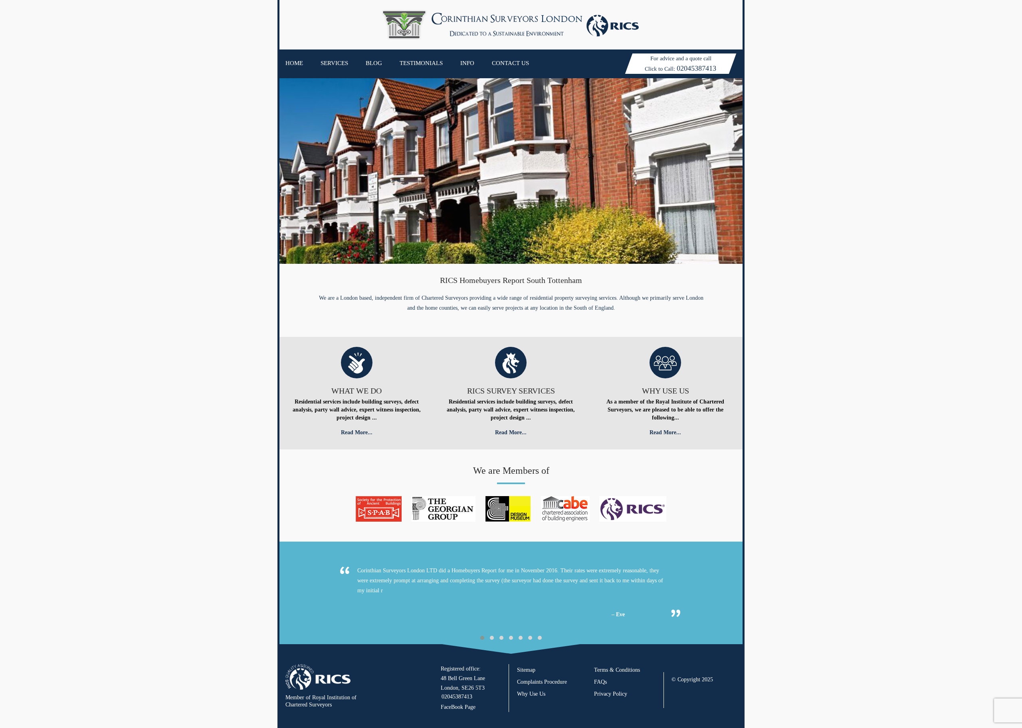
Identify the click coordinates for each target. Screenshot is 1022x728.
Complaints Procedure (542, 682)
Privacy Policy (610, 694)
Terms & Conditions (617, 670)
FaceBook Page (458, 707)
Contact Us (510, 63)
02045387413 (696, 68)
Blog (374, 63)
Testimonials (421, 63)
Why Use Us (531, 694)
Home (294, 63)
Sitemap (526, 670)
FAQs (600, 682)
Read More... (356, 432)
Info (467, 63)
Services (334, 63)
